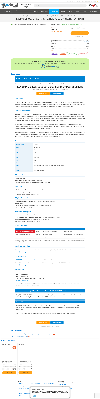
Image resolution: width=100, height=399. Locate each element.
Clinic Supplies (6, 11)
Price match (54, 55)
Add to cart (79, 33)
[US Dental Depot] (9, 7)
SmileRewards (93, 11)
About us (21, 383)
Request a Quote (43, 93)
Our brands (87, 1)
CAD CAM (28, 11)
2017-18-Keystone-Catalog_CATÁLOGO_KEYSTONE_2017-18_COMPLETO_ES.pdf (32, 334)
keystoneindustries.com (22, 280)
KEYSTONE (86, 41)
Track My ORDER (80, 1)
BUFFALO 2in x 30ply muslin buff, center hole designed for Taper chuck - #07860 (25, 363)
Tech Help (46, 386)
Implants (36, 11)
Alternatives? (63, 53)
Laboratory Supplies (18, 11)
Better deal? (54, 53)
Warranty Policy (22, 391)
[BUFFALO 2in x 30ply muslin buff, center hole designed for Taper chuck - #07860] (25, 353)
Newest (78, 11)
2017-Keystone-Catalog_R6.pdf (20, 336)
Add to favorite (83, 53)
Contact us (93, 1)
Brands (70, 11)
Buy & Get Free (54, 11)
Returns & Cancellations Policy (24, 394)
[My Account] (90, 5)
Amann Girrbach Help (49, 383)
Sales (85, 11)
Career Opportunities (24, 386)
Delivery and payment (24, 388)
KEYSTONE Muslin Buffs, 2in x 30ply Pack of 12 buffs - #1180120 (8, 363)
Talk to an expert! (72, 53)
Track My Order (35, 386)
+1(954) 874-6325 (26, 5)
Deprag (63, 11)
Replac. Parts (44, 11)
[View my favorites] (93, 5)
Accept (34, 395)
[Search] (84, 5)
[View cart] (97, 5)
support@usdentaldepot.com (22, 252)
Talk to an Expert (56, 93)
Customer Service (71, 1)
